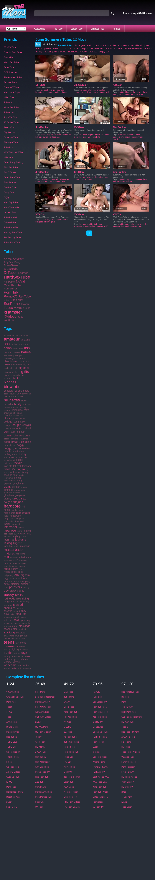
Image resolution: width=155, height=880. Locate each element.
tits (10, 653)
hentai (7, 510)
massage (25, 546)
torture (17, 653)
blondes (10, 382)
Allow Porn (40, 742)
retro (18, 599)
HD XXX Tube (128, 722)
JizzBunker (80, 84)
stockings (24, 626)
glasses (16, 492)
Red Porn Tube (42, 777)
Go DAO (68, 772)
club (17, 418)
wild (20, 668)
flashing (8, 475)
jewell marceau (51, 48)
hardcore (12, 506)
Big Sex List (9, 132)
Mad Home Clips (12, 92)
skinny (22, 611)
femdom (26, 466)
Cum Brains (40, 787)
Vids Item (8, 157)
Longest (53, 44)
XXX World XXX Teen (14, 152)
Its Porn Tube (70, 737)
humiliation (9, 521)
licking (8, 543)
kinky (22, 533)
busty (17, 404)
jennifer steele (59, 51)
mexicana (20, 554)
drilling (7, 454)
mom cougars (81, 48)
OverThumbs (12, 285)
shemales (9, 607)
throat (22, 646)
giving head (19, 490)
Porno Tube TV (42, 772)
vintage (8, 662)
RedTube (25, 296)
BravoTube (11, 268)
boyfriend (26, 393)
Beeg (17, 262)
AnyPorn (18, 258)
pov (6, 590)
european (21, 457)
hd (23, 506)
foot (15, 475)
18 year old (9, 335)
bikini (7, 375)
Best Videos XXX (101, 777)
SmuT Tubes (10, 172)
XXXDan (117, 84)
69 (17, 335)
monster (22, 563)
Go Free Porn (13, 767)
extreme (8, 463)
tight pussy (22, 649)
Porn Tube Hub (71, 752)
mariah (47, 51)
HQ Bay (67, 762)
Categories (39, 28)
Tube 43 (8, 102)
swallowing (9, 636)
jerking (27, 530)
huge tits (20, 518)
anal (7, 344)
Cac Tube (68, 692)
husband (19, 521)
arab (27, 344)
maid (16, 546)
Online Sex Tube (101, 732)
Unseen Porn (10, 212)
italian (21, 527)
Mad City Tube (11, 202)
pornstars (15, 587)
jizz (5, 534)
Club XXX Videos (43, 717)
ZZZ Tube (40, 782)
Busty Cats (9, 192)
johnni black (137, 45)
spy (5, 626)
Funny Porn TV (128, 762)
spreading (26, 623)
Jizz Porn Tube (100, 717)
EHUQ (9, 782)
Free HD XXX (127, 772)
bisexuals (15, 375)
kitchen (7, 536)
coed (22, 418)
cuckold (27, 428)
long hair (8, 546)
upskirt (16, 659)
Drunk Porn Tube (12, 177)
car (29, 404)
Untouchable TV (100, 797)
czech (6, 438)
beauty (8, 364)
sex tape (8, 605)
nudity (14, 569)
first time (8, 472)
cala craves (64, 179)
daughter (23, 438)
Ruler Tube (9, 67)
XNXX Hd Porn (128, 737)
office (14, 572)
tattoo (7, 638)
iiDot (123, 792)
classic (16, 415)
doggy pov (104, 51)
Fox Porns (126, 742)
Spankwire (17, 299)
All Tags (116, 28)
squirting (13, 626)
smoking (8, 617)
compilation (20, 421)
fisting (24, 472)
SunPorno (12, 304)
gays (7, 486)
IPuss (9, 762)
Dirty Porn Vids (128, 712)
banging (19, 355)
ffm (13, 469)
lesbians (20, 539)
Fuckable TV (99, 772)
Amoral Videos (13, 772)
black (15, 378)
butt (24, 404)
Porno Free (69, 747)
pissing (24, 584)
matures (9, 553)
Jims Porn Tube (100, 787)
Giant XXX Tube (11, 87)
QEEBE (67, 727)
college (8, 421)
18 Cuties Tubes (11, 122)
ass (27, 348)
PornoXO (10, 296)
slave (7, 614)
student (22, 629)
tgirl (17, 643)
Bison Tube (69, 782)
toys (24, 653)
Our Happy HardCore (131, 717)
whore (7, 668)
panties (8, 581)
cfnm (26, 410)
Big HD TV (98, 722)
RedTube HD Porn (130, 732)
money (13, 563)
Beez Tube (69, 707)
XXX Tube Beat (100, 782)
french (17, 477)
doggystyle (10, 448)
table (26, 636)
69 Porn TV (98, 807)
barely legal (9, 358)
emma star (106, 45)
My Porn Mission (43, 732)
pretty (13, 590)
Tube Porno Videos (130, 752)
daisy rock (139, 224)
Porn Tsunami (10, 182)
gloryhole (9, 495)
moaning (23, 560)
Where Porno (99, 762)
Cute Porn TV (70, 797)
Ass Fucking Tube (12, 237)
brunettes (12, 400)
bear (27, 361)
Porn (123, 702)
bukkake (8, 404)
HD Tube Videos (129, 777)
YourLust (9, 320)
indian (7, 524)
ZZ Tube (68, 732)
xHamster (13, 312)
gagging (8, 483)
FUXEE (96, 692)
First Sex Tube (11, 167)
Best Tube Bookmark (45, 697)
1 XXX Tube (40, 752)
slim (13, 614)
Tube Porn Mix (11, 217)
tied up (7, 649)
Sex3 (6, 300)
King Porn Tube (71, 712)
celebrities (17, 410)
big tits (23, 372)
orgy (6, 578)
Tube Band (69, 697)
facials (18, 463)
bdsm (13, 361)
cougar (7, 425)
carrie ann (39, 181)
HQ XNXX (40, 747)
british (20, 396)
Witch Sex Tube (11, 62)
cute (27, 435)
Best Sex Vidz (13, 797)
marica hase (92, 45)
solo (16, 620)
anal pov (93, 51)
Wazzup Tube (127, 757)
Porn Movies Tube (44, 797)
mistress (8, 560)
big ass (27, 364)
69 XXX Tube (10, 47)
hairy (7, 502)
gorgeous (20, 495)
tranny (7, 656)
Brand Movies (13, 727)
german (16, 487)
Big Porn (125, 697)
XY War (67, 722)
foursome (8, 478)
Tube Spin (97, 697)
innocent (16, 524)
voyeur (16, 662)
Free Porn (40, 692)
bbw (6, 361)
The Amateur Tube (13, 77)
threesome (11, 646)
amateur (12, 339)
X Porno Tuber (71, 792)
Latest (45, 44)
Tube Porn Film (11, 227)
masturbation (14, 550)
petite (7, 584)
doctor (13, 445)
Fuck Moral (11, 807)
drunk (15, 454)
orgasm (25, 575)
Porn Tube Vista (100, 792)
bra (5, 396)
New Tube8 (40, 757)
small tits (21, 613)
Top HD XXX (127, 707)
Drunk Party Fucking (13, 162)
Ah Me (8, 258)
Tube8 (8, 308)
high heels (9, 513)
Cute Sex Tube (13, 777)
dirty (6, 445)
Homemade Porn (14, 792)
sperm (17, 623)
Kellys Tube (69, 767)
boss (6, 393)
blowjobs (12, 386)
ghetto (24, 487)
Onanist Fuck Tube (13, 52)
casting (22, 407)
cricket (83, 51)
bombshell (53, 179)
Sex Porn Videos (101, 757)
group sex (19, 498)
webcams (10, 665)
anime (15, 344)
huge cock (9, 518)
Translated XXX (100, 767)
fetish (7, 469)
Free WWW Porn (43, 707)
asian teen (18, 348)
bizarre (7, 378)
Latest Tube (76, 28)
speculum (8, 623)
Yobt (20, 316)
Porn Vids (8, 57)
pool (6, 587)
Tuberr (38, 737)
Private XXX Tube (43, 792)
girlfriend (8, 490)
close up (9, 418)
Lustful (96, 747)
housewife (15, 515)
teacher (14, 638)
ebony (22, 454)
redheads (9, 598)
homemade (23, 512)
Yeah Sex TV (127, 782)
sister (15, 611)
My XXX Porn (41, 727)
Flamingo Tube (11, 142)
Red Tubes (11, 737)
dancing (14, 438)
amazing (25, 339)
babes (26, 352)
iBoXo (124, 802)
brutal (23, 400)
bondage (8, 390)
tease (22, 638)
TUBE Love (11, 742)
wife (14, 668)
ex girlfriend (9, 460)
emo (6, 457)
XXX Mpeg (69, 787)
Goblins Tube (10, 187)
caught (7, 410)
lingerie (17, 543)
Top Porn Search (72, 777)
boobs (18, 390)
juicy (16, 534)
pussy (9, 594)
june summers (99, 92)
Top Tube (57, 28)
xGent (9, 802)
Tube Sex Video (71, 742)
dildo (28, 441)
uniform (8, 659)
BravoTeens (11, 265)
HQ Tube (125, 747)
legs (12, 540)
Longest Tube (97, 28)
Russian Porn (10, 82)
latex (23, 536)
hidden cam (17, 510)
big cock (24, 367)
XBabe (26, 308)
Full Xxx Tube (70, 717)
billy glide (94, 48)
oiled (20, 572)
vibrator (25, 659)
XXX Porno (11, 722)
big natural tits (10, 372)
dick (21, 441)
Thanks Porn (12, 757)
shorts (20, 608)
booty (26, 390)
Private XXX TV (42, 702)
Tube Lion (8, 147)
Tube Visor (126, 807)
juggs (10, 534)
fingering (22, 469)
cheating (8, 413)
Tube (8, 717)
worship (27, 668)
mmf (15, 560)
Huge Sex (68, 757)
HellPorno (9, 282)
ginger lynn (79, 45)
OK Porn (39, 807)
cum (7, 431)
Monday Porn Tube (13, 232)
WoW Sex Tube (11, 107)
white (26, 665)
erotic (12, 457)
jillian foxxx (73, 51)
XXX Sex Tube (42, 767)
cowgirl (26, 425)
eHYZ (9, 712)
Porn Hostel (98, 742)
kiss (29, 533)
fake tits (8, 466)
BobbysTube (10, 222)
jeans (19, 531)
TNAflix (25, 304)
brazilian (12, 396)
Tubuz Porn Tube (12, 242)
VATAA (67, 702)
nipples (21, 566)
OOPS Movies (10, 72)
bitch (23, 375)
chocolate (17, 413)
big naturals (106, 48)
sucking (9, 632)
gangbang (18, 483)
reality (19, 595)
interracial (10, 527)
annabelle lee (120, 48)
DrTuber (10, 273)
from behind (9, 480)
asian (8, 348)
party (28, 581)
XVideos (10, 316)
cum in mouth (18, 432)
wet (19, 665)
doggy (20, 445)
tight (14, 649)
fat (14, 466)
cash (15, 407)
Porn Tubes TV (100, 707)
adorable (23, 335)
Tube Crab (9, 112)
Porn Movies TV (100, 712)
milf (6, 557)
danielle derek (135, 48)
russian (15, 601)
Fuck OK (39, 802)
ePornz (96, 752)
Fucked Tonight (100, 737)
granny (7, 498)
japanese (10, 530)
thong (23, 642)
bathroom (20, 358)
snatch (16, 617)
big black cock (10, 368)
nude (7, 568)
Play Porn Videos (72, 802)
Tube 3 (124, 727)
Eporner (23, 272)
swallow (20, 632)
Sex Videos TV (13, 752)
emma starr (66, 48)
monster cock (10, 566)
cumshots (11, 435)
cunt (21, 435)
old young (8, 575)
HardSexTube (17, 277)
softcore (8, 620)
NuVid (20, 281)
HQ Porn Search (72, 807)
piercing (15, 584)
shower (8, 611)
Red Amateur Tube (130, 692)
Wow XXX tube (42, 712)
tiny (5, 653)
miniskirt (14, 557)
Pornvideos (98, 802)
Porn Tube (11, 787)
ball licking (9, 355)
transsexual (17, 656)
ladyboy (16, 536)
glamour (8, 492)
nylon (7, 572)
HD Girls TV (127, 787)
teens (9, 642)
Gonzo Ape (98, 727)
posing (26, 587)
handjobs (17, 502)
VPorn (18, 307)
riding (25, 598)
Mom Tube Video (12, 207)
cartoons (8, 407)
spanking (25, 620)
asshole (8, 352)
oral (16, 575)
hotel (6, 516)
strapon (8, 629)
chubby (8, 415)
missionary (25, 557)
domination (24, 448)
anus (21, 344)
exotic (19, 460)
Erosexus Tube (11, 137)
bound (13, 393)
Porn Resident (128, 767)
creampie (15, 428)
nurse (21, 569)
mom (6, 563)
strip (15, 629)
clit (21, 415)
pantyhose (18, 581)
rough (7, 601)
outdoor (22, 578)
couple (16, 425)
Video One (9, 97)
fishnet (16, 472)
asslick (16, 352)
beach (21, 361)
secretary (24, 601)
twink (27, 656)
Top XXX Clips (10, 117)
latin (6, 539)
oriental (13, 578)
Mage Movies (12, 732)
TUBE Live (11, 747)
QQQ (6, 197)
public (20, 590)
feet (19, 466)
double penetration (14, 451)
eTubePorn (126, 797)
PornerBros (11, 288)
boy (19, 393)
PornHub (11, 292)
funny (19, 480)
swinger (19, 636)
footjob (22, 475)
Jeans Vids (9, 127)
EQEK (38, 722)
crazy (6, 428)
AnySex (8, 262)
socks (23, 617)
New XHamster (42, 762)
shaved (18, 604)
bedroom (17, 364)
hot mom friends (121, 45)
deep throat (11, 441)
